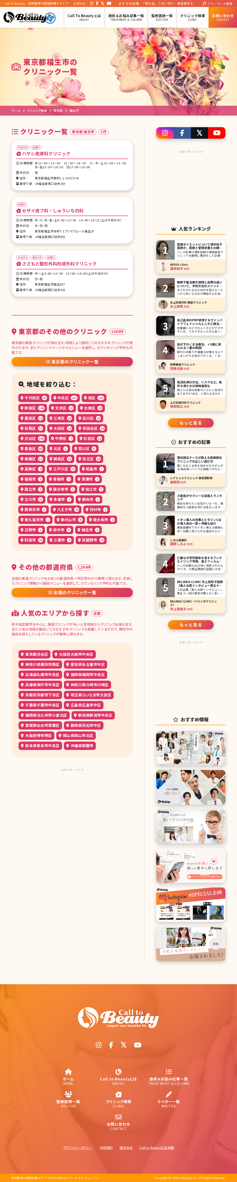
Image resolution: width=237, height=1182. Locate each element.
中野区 (63, 438)
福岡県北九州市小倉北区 (45, 715)
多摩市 (61, 499)
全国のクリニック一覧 (74, 592)
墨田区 (33, 418)
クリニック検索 (37, 110)
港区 (95, 397)
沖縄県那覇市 (81, 745)
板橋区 (33, 458)
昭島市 (93, 469)
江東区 (62, 418)
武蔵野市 (92, 540)
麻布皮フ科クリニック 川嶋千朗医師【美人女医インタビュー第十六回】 (168, 4)
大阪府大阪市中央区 (76, 654)
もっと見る (191, 423)
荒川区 (86, 448)
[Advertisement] (72, 802)
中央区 (66, 397)
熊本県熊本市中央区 (42, 745)
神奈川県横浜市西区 (42, 664)
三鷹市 (61, 540)
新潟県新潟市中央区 (94, 715)
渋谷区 (34, 438)
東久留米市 (36, 519)
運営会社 (126, 1147)
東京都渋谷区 (36, 654)
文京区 (63, 408)
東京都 (58, 110)
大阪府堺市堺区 (38, 735)
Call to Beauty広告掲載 (157, 1147)
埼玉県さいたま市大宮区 (90, 695)
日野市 (32, 529)
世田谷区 (92, 428)
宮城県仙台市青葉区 (42, 725)
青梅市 (61, 479)
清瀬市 (89, 479)
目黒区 (33, 428)
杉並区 (92, 438)
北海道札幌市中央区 (42, 674)
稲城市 (32, 479)
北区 (59, 448)
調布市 (90, 499)
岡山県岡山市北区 (78, 735)
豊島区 (33, 448)
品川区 (90, 418)
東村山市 (70, 519)
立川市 (33, 499)
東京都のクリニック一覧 (75, 361)
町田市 (33, 540)
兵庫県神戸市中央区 (42, 684)
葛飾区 (32, 469)
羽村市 (97, 509)
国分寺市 (63, 489)
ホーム (16, 110)
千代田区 (35, 397)
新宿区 (34, 408)
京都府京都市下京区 (42, 695)
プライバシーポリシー (78, 1147)
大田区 (62, 428)
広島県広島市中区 (85, 705)
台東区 (92, 408)
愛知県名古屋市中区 (87, 664)
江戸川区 (63, 469)
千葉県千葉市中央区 (42, 705)
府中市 (61, 529)
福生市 (89, 529)
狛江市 (93, 489)
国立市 (32, 489)
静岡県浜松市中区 (85, 725)
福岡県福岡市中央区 (87, 674)
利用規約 (106, 1147)
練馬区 (62, 458)
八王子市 (67, 509)
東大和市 (102, 519)
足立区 (90, 458)
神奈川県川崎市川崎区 (89, 684)
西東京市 (34, 509)
